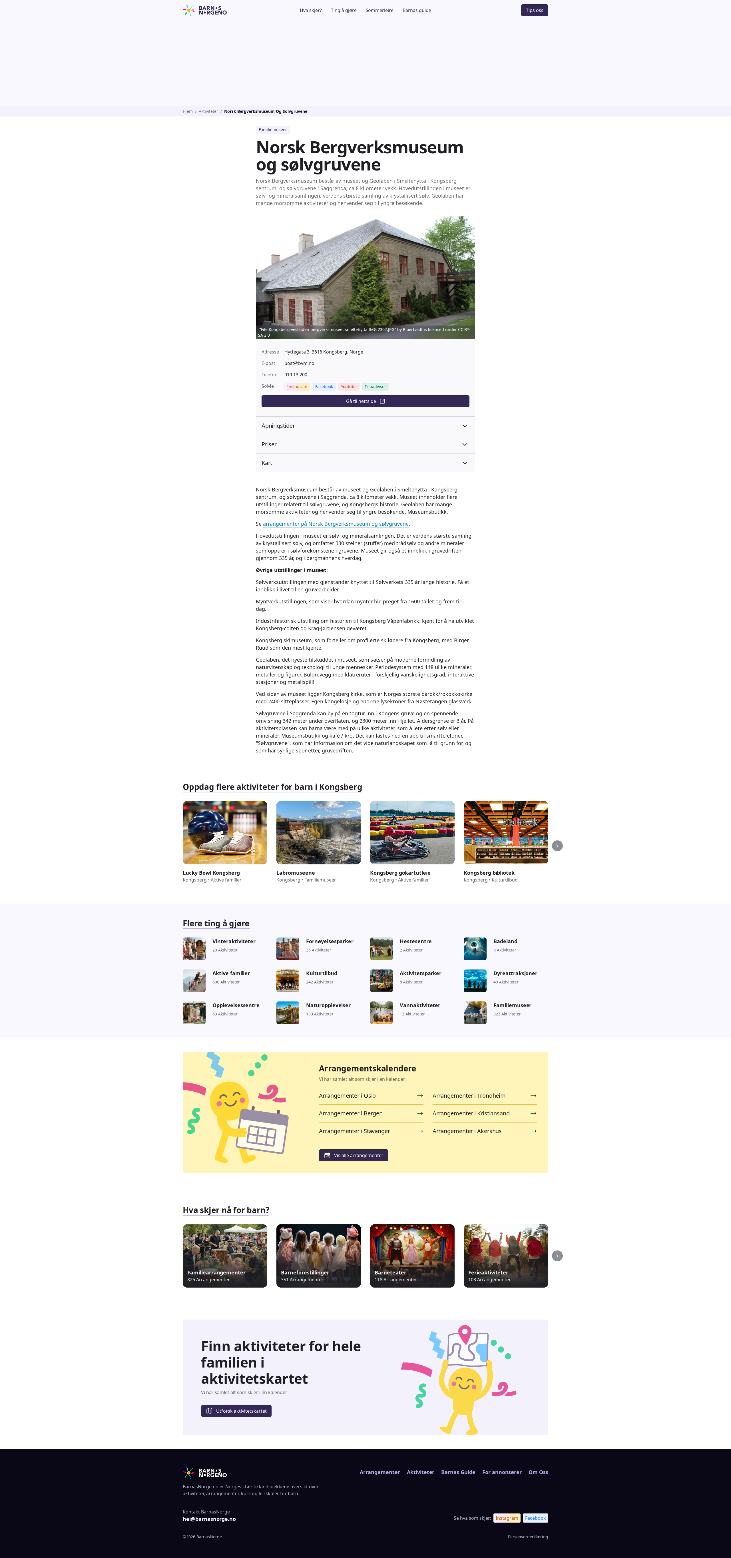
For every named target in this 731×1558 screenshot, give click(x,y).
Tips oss (534, 10)
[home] (221, 10)
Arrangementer (380, 1472)
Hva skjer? (311, 10)
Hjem (188, 111)
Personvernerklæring (528, 1536)
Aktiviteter (208, 111)
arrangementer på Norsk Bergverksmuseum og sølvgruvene (336, 523)
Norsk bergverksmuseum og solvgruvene (265, 111)
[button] (557, 846)
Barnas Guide (458, 1472)
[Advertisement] (365, 63)
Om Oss (538, 1472)
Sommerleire (380, 10)
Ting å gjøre (344, 10)
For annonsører (502, 1472)
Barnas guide (417, 10)
